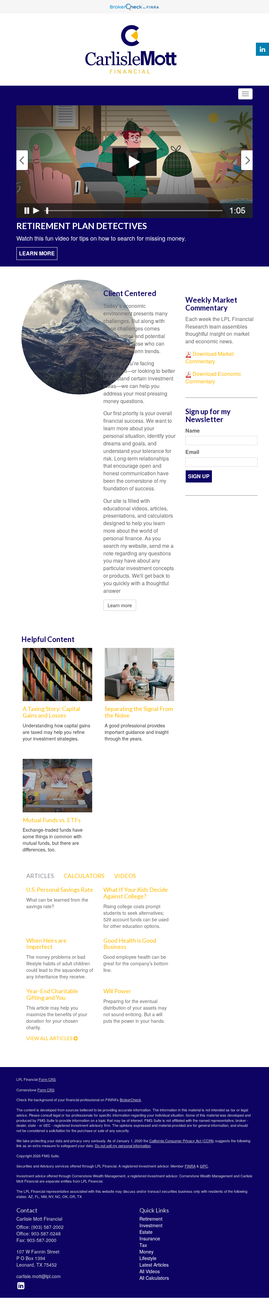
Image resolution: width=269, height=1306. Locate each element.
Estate (146, 1232)
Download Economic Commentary (213, 377)
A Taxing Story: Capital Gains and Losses (51, 712)
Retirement (150, 1218)
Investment (150, 1225)
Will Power (117, 991)
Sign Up (199, 476)
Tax (143, 1245)
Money (146, 1251)
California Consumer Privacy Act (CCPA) (181, 1140)
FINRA (190, 1165)
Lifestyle (147, 1258)
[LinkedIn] (262, 49)
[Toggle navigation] (245, 93)
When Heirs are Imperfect (46, 944)
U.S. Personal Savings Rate (59, 889)
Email (192, 452)
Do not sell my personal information (123, 1145)
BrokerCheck (130, 1099)
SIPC (204, 1165)
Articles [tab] (40, 875)
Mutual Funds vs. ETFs (52, 820)
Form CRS (47, 1079)
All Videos (149, 1271)
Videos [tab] (125, 875)
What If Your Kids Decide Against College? (135, 893)
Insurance (149, 1238)
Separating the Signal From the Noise (139, 712)
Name (192, 430)
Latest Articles (154, 1264)
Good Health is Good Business (129, 944)
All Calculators (154, 1277)
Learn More (37, 253)
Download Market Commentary (209, 357)
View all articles (49, 1038)
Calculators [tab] (84, 875)
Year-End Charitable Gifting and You (52, 994)
